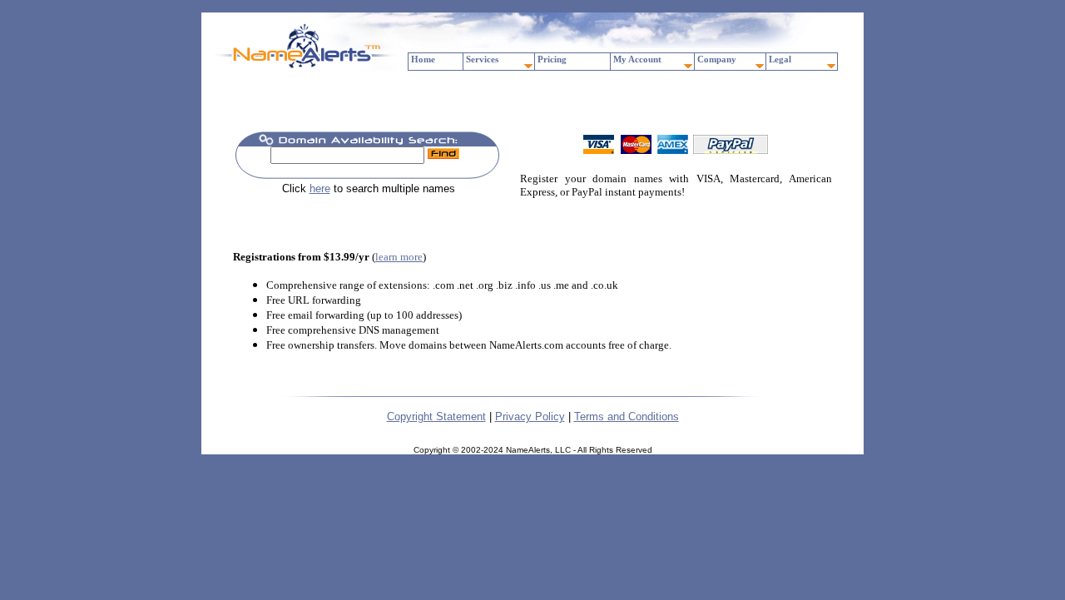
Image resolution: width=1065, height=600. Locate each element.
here (320, 188)
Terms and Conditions (626, 416)
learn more (399, 256)
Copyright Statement (436, 416)
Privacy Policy (530, 416)
